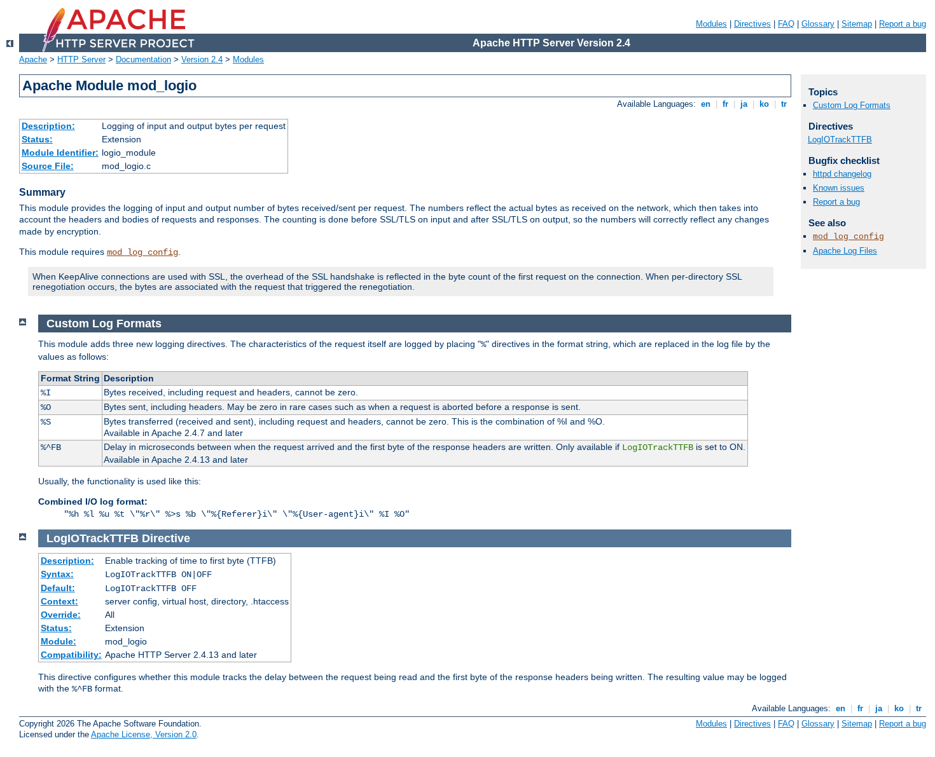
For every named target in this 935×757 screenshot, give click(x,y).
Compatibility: (71, 655)
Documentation (143, 59)
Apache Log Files (845, 251)
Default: (58, 588)
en (705, 104)
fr (725, 104)
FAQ (786, 24)
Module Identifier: (60, 152)
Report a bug (902, 24)
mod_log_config (142, 252)
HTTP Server (81, 59)
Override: (61, 615)
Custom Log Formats (851, 105)
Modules (711, 24)
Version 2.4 (202, 59)
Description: (48, 126)
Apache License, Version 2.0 (144, 734)
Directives (752, 24)
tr (784, 104)
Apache (33, 59)
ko (764, 104)
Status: (37, 139)
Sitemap (857, 24)
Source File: (48, 166)
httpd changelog (842, 174)
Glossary (818, 24)
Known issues (838, 188)
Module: (58, 641)
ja (744, 104)
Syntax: (57, 574)
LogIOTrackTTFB (840, 139)
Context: (59, 601)
